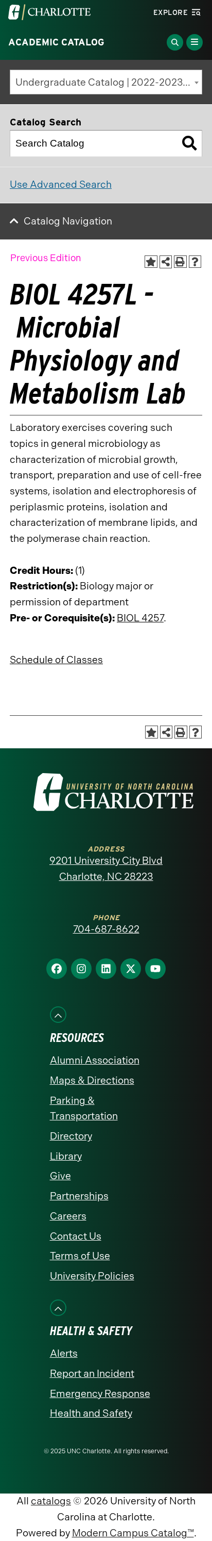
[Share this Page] (166, 261)
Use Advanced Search (61, 184)
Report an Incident (92, 1373)
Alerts (64, 1353)
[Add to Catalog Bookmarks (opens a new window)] (151, 261)
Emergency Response (100, 1394)
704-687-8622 (106, 929)
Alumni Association (94, 1060)
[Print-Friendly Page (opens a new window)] (180, 261)
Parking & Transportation (84, 1108)
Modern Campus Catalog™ (133, 1533)
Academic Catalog (56, 42)
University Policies (92, 1276)
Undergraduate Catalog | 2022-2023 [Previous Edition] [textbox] (108, 82)
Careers (68, 1216)
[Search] (189, 143)
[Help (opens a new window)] (195, 261)
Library (66, 1156)
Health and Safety (91, 1413)
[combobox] (106, 82)
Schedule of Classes (56, 660)
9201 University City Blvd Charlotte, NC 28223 (106, 868)
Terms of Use (80, 1256)
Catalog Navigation (68, 221)
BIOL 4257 (140, 618)
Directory (71, 1136)
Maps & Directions (92, 1080)
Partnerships (79, 1196)
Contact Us (75, 1236)
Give (60, 1176)
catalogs (51, 1501)
